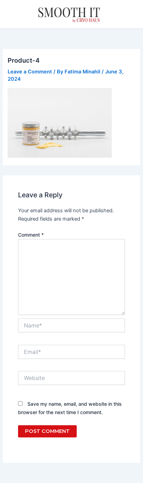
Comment (31, 235)
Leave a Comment (30, 72)
